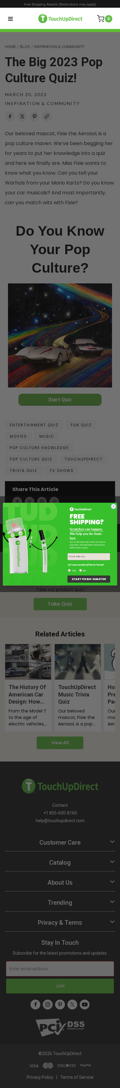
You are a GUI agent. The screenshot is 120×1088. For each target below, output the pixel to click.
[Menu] (10, 18)
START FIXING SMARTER (89, 579)
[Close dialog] (113, 506)
